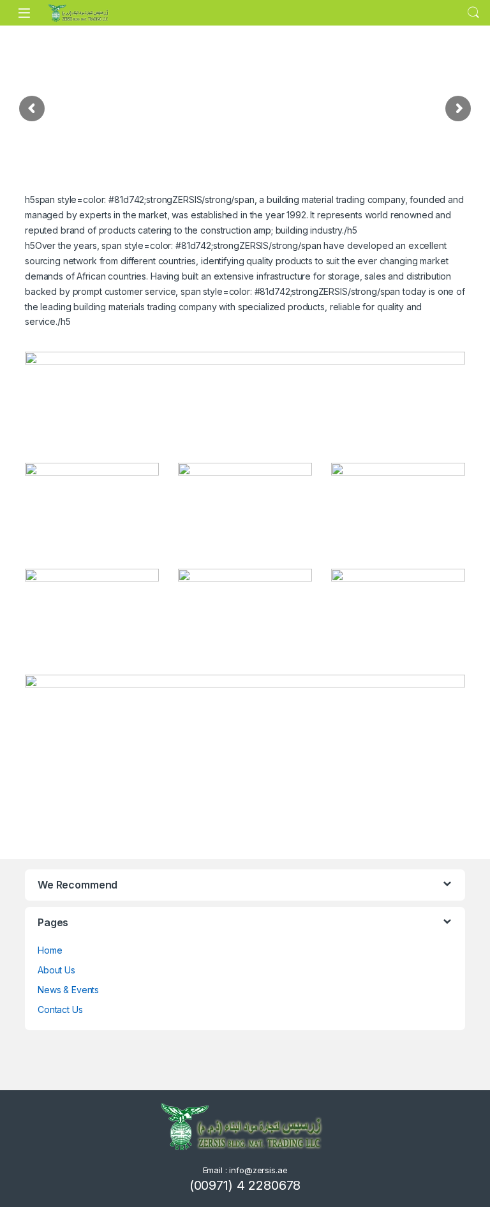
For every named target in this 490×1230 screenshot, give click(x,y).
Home (50, 950)
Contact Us (60, 1009)
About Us (56, 969)
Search (473, 13)
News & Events (68, 989)
